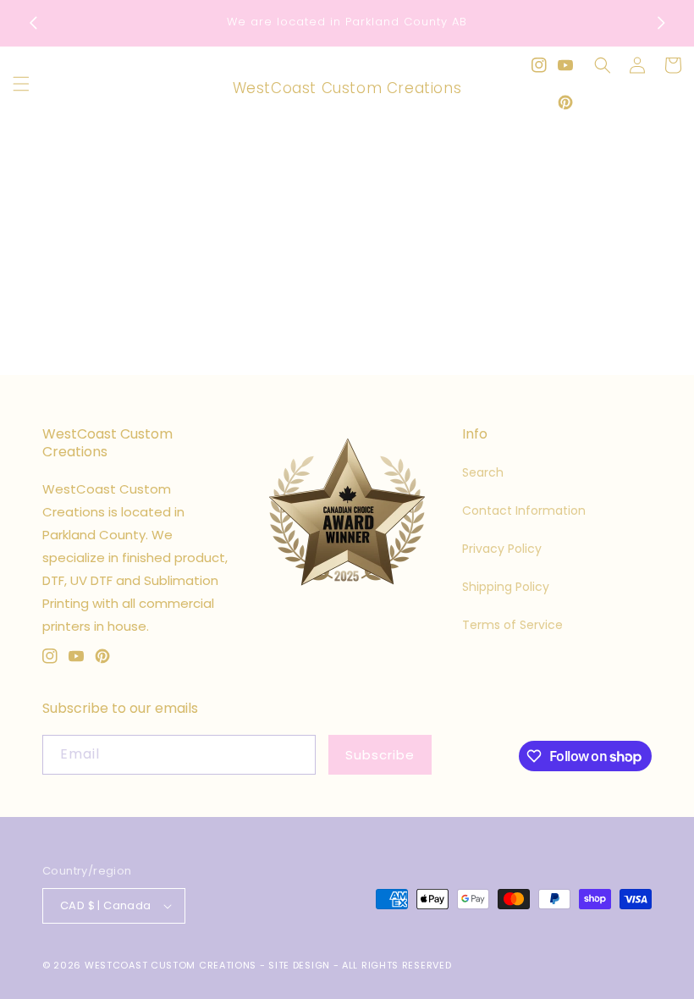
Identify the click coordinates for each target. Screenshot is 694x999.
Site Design (299, 965)
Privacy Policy (502, 548)
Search (483, 472)
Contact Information (524, 510)
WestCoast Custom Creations (170, 965)
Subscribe (380, 755)
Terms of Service (512, 624)
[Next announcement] (661, 22)
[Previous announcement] (33, 22)
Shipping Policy (505, 586)
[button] (21, 83)
